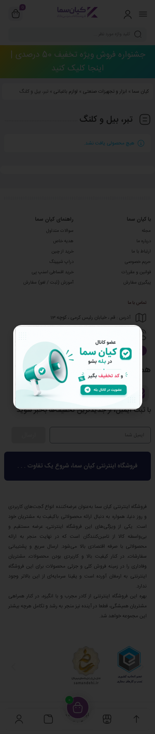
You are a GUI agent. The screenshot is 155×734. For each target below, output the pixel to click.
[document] (77, 367)
